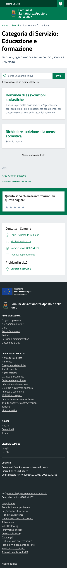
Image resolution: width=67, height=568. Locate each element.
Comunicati (8, 429)
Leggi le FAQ (8, 503)
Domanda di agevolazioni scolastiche (26, 97)
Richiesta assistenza (12, 515)
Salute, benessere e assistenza (18, 399)
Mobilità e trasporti (12, 395)
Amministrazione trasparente (17, 518)
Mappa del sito (9, 563)
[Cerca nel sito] (58, 13)
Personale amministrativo (15, 339)
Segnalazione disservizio (15, 511)
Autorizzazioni (9, 373)
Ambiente (7, 361)
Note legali (7, 537)
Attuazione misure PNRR (15, 552)
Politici (5, 335)
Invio (58, 76)
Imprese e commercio (13, 391)
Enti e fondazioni (11, 331)
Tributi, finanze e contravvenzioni (19, 403)
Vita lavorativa (9, 410)
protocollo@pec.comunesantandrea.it (27, 493)
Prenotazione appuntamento (17, 507)
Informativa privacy (12, 530)
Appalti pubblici (10, 369)
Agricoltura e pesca (12, 358)
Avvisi (5, 433)
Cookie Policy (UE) (11, 533)
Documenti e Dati (11, 342)
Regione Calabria (12, 3)
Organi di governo (11, 320)
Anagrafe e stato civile (14, 365)
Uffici (4, 327)
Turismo (6, 406)
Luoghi (5, 448)
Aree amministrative (13, 324)
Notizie (5, 425)
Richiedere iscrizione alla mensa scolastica (31, 134)
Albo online (8, 522)
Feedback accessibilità (13, 548)
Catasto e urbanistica (13, 376)
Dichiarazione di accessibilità (17, 541)
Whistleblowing (10, 526)
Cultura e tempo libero (14, 380)
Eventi (5, 452)
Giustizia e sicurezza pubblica (17, 388)
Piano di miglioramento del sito (18, 545)
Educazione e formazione (15, 384)
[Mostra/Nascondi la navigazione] (4, 13)
